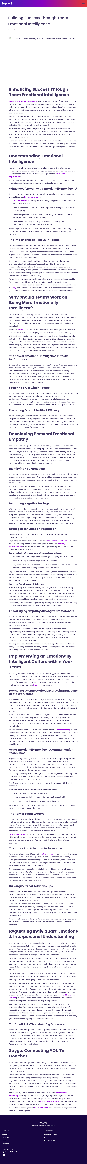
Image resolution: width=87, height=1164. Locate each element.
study (13, 288)
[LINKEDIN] (4, 1155)
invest (36, 685)
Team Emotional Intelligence (23, 101)
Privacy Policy (50, 1141)
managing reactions (57, 541)
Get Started (49, 1131)
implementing (63, 730)
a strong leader (47, 854)
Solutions (6, 1131)
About (4, 1141)
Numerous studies (18, 834)
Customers (6, 1137)
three (20, 329)
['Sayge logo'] (7, 3)
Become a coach (50, 1134)
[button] (83, 4)
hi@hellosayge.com (9, 1152)
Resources (6, 1144)
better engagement (50, 1101)
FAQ (45, 1137)
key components (32, 197)
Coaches (5, 1134)
